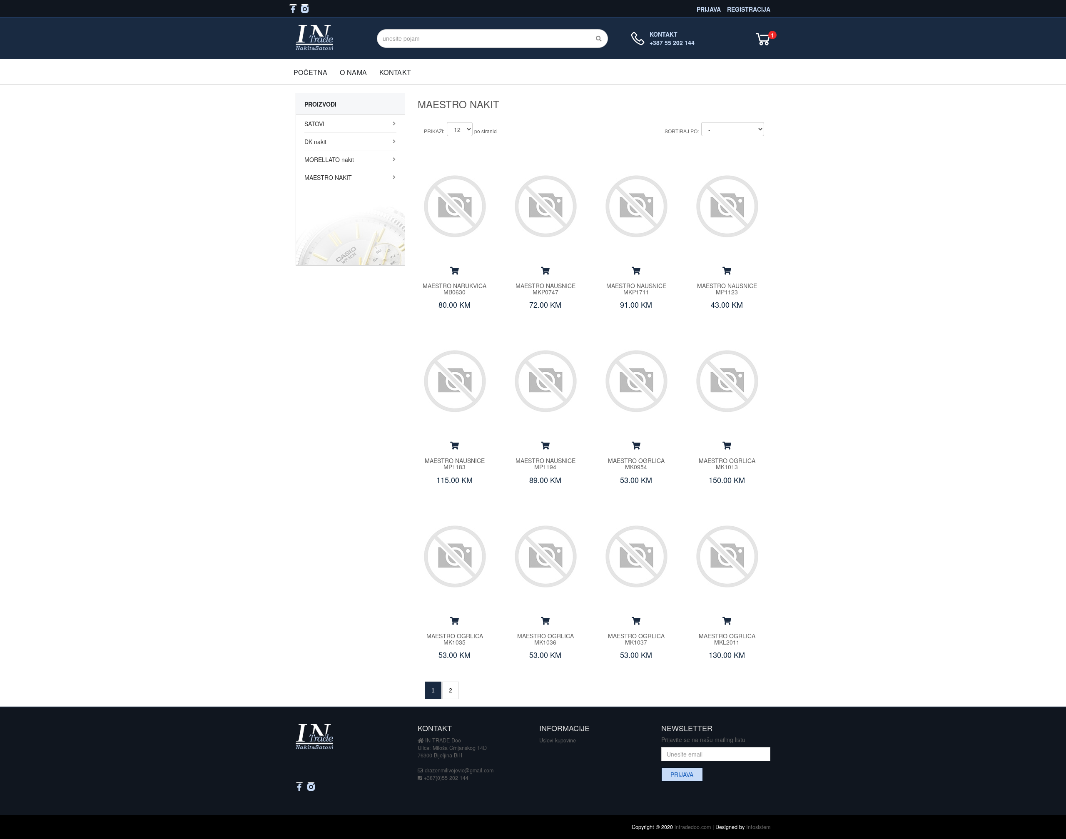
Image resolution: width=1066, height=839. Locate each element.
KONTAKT (395, 72)
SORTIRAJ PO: (682, 130)
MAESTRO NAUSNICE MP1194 (545, 463)
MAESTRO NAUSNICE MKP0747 (545, 288)
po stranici (486, 130)
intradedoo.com (693, 827)
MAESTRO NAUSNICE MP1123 (727, 288)
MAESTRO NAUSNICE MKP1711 (636, 288)
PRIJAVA (709, 8)
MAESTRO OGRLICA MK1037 (636, 639)
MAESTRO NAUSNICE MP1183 (455, 463)
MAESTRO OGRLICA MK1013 (727, 463)
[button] (454, 270)
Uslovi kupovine (557, 740)
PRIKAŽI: (434, 130)
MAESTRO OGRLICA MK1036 (545, 639)
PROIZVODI (320, 104)
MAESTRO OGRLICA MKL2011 (727, 639)
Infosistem (758, 827)
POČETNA (310, 72)
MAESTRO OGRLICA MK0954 (636, 463)
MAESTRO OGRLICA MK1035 (454, 639)
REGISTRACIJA (748, 8)
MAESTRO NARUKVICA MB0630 (454, 288)
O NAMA (353, 72)
